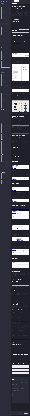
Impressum (22, 388)
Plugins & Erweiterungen (24, 382)
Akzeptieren (25, 413)
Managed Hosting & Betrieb (14, 395)
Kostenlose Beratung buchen (15, 389)
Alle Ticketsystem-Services (15, 390)
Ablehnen (21, 413)
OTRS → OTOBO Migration (15, 393)
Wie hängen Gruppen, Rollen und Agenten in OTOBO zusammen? (20, 366)
